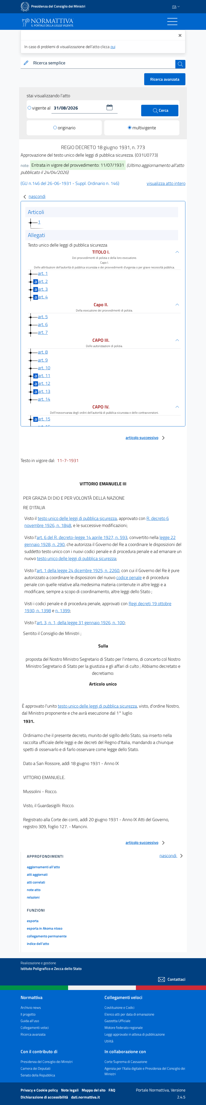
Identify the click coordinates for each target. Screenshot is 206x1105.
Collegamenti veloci (35, 1027)
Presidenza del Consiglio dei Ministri (47, 1061)
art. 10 (44, 367)
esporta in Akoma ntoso (44, 928)
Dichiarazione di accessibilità (45, 1097)
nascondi (37, 196)
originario (66, 127)
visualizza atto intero (166, 183)
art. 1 (43, 273)
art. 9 (43, 360)
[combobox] (103, 63)
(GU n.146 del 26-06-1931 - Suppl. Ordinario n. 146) (70, 183)
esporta (32, 920)
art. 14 (44, 399)
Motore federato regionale (124, 1027)
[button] (110, 107)
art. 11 (44, 375)
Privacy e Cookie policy (40, 1090)
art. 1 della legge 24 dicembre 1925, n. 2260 (78, 570)
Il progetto (28, 1014)
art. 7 (43, 332)
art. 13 (44, 391)
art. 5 (43, 316)
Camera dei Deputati (35, 1068)
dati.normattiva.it (85, 1097)
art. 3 (43, 289)
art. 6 (43, 324)
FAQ (112, 1090)
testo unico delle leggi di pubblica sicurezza (77, 518)
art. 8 (43, 352)
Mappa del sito (94, 1090)
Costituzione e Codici (119, 1007)
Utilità (109, 1041)
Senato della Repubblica (38, 1075)
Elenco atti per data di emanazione (129, 1014)
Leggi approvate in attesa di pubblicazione (135, 1034)
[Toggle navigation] (172, 21)
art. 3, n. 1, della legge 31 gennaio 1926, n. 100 (81, 622)
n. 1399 (62, 610)
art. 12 (44, 383)
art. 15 (44, 418)
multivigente (144, 127)
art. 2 (43, 281)
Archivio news (31, 1007)
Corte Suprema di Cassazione (126, 1061)
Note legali (70, 1090)
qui (113, 47)
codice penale (129, 577)
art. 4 (43, 296)
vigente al (42, 107)
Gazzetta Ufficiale (117, 1020)
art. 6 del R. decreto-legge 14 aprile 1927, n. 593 (82, 537)
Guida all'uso (30, 1020)
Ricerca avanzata (164, 79)
